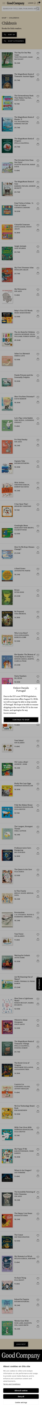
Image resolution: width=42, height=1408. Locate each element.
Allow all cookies (21, 1391)
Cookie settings (21, 1402)
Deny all (21, 1397)
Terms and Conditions (11, 1384)
